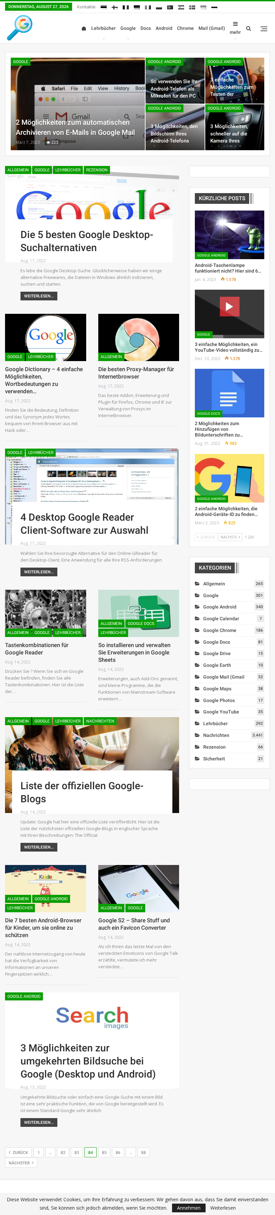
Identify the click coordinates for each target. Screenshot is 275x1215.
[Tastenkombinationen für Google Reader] (45, 613)
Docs (146, 28)
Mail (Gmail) (212, 28)
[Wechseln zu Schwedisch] (192, 6)
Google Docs (141, 623)
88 (143, 1152)
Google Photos (219, 700)
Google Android (164, 61)
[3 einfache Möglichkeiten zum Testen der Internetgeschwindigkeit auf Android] (235, 80)
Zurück (20, 1152)
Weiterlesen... (39, 296)
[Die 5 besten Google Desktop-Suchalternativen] (92, 214)
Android (164, 28)
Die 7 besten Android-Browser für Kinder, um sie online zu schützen (43, 927)
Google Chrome (219, 630)
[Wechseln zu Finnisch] (115, 6)
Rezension (97, 170)
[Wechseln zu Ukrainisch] (203, 6)
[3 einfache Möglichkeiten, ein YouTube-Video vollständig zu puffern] (229, 314)
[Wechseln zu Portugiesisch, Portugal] (170, 6)
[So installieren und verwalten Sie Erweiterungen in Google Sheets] (138, 613)
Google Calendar (221, 618)
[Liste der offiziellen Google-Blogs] (92, 765)
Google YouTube (221, 711)
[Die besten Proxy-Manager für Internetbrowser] (138, 337)
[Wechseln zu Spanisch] (181, 6)
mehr (235, 32)
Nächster (20, 1163)
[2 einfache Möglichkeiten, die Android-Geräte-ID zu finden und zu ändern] (229, 478)
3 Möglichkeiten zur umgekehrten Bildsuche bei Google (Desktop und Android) (88, 1061)
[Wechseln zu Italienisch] (148, 6)
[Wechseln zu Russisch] (214, 6)
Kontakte (86, 7)
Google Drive (217, 653)
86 (118, 1152)
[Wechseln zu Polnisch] (159, 6)
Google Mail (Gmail (223, 677)
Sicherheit (214, 758)
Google (128, 28)
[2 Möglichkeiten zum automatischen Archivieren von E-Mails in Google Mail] (78, 104)
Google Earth (217, 665)
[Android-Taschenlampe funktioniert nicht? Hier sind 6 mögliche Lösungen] (229, 235)
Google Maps (217, 688)
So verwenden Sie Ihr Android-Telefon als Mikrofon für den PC (174, 88)
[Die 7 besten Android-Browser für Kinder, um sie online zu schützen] (45, 888)
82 (63, 1152)
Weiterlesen (223, 1208)
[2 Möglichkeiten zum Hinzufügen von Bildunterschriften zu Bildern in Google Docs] (229, 393)
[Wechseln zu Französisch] (126, 6)
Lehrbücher (103, 28)
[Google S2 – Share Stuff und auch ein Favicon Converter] (138, 888)
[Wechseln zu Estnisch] (104, 6)
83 (76, 1152)
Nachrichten (100, 721)
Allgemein (18, 170)
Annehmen (189, 1208)
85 (104, 1152)
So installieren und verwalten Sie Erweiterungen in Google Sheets (134, 652)
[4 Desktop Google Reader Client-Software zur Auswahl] (92, 496)
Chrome (185, 28)
